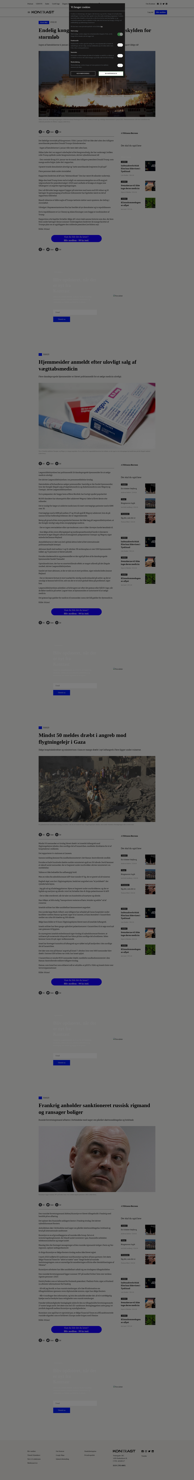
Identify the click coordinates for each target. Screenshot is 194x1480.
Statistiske (74, 52)
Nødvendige (74, 31)
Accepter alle (111, 73)
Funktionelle (75, 40)
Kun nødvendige (83, 73)
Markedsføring (75, 62)
